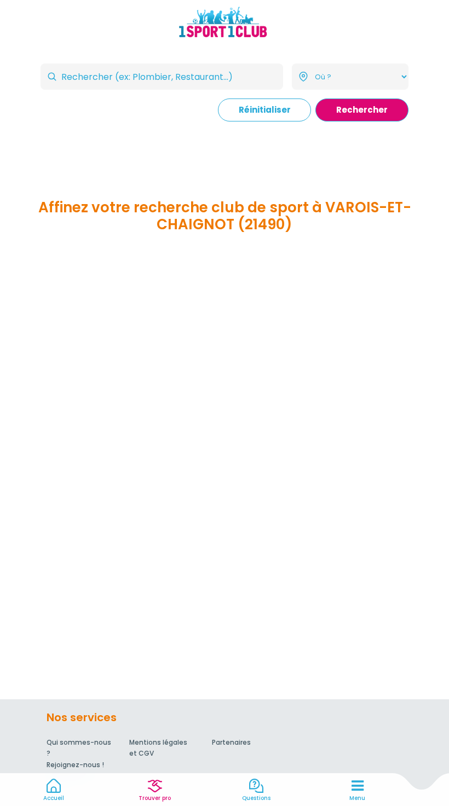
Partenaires (231, 742)
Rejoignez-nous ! (75, 764)
